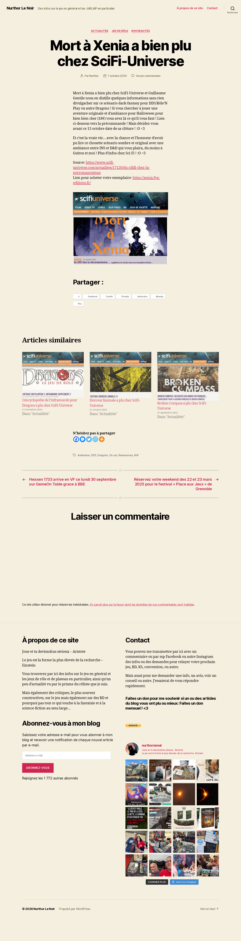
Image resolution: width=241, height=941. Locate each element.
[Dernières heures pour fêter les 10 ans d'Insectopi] (184, 818)
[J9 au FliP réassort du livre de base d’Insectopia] (136, 865)
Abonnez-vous (38, 767)
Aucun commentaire (148, 75)
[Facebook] (76, 439)
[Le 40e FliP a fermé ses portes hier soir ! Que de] (136, 842)
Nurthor (94, 75)
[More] (102, 439)
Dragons (103, 455)
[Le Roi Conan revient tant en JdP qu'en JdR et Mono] (160, 794)
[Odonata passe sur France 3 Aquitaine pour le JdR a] (208, 865)
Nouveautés (140, 30)
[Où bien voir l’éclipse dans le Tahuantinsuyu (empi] (208, 794)
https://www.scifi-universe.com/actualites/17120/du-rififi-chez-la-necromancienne (111, 167)
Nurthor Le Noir (20, 8)
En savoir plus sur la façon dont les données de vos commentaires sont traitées (142, 604)
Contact (212, 8)
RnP (136, 455)
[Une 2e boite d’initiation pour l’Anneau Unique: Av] (184, 770)
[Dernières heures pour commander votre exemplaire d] (160, 818)
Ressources (126, 455)
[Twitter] (89, 439)
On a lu (113, 455)
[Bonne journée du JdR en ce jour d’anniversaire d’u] (208, 818)
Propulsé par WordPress (74, 909)
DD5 (93, 455)
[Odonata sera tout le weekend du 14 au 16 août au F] (136, 794)
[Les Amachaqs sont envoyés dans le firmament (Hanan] (208, 770)
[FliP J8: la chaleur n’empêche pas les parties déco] (160, 865)
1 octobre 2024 (117, 75)
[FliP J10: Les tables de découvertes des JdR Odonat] (208, 842)
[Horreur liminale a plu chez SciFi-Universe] (120, 375)
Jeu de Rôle (120, 30)
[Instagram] (95, 439)
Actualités (99, 30)
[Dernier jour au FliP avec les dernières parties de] (160, 842)
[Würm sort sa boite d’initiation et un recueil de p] (160, 770)
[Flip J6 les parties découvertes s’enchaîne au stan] (184, 865)
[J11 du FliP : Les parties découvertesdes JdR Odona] (184, 842)
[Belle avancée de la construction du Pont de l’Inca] (136, 770)
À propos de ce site (190, 8)
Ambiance (84, 455)
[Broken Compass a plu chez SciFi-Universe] (188, 376)
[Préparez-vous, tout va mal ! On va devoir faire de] (136, 818)
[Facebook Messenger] (82, 439)
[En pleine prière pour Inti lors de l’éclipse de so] (184, 794)
